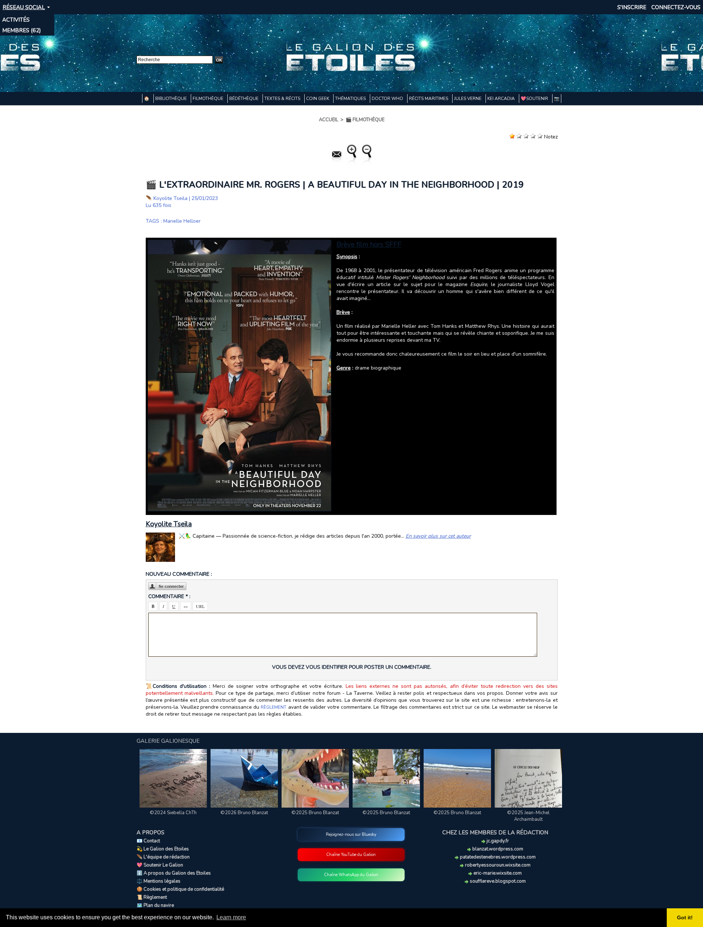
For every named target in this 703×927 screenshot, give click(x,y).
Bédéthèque (244, 98)
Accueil (328, 119)
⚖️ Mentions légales (159, 881)
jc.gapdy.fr (497, 841)
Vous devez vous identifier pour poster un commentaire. (351, 667)
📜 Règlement (152, 897)
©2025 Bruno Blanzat (315, 812)
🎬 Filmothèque (365, 119)
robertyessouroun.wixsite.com (497, 865)
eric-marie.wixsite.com (497, 873)
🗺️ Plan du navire (155, 905)
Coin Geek (318, 98)
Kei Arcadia (501, 98)
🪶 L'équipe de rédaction (163, 857)
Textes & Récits (282, 98)
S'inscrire (631, 7)
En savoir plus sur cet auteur (438, 536)
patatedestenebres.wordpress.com (497, 857)
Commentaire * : (169, 596)
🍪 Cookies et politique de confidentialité (180, 889)
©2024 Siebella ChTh (173, 812)
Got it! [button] (685, 917)
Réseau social (24, 7)
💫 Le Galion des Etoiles (163, 849)
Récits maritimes (429, 98)
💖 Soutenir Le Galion (160, 865)
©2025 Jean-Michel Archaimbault (528, 816)
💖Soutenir (535, 98)
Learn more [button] (231, 917)
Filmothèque (208, 98)
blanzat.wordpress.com (497, 849)
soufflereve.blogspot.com (497, 881)
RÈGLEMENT (273, 707)
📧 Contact (148, 841)
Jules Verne (468, 98)
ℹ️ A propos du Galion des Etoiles (174, 873)
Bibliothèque (171, 98)
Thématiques (351, 98)
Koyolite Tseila (170, 198)
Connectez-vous (675, 7)
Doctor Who (388, 98)
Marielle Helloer (182, 221)
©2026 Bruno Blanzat (244, 812)
